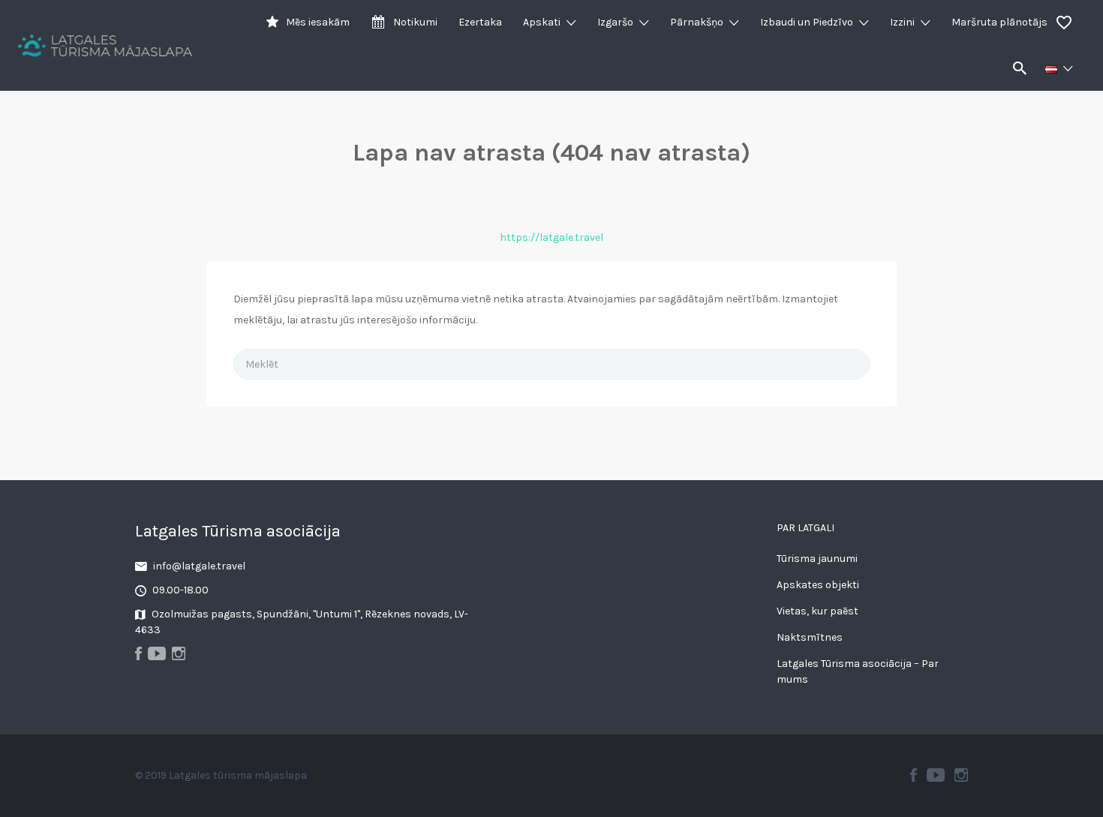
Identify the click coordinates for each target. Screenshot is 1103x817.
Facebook (913, 775)
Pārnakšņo (696, 22)
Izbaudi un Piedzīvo (806, 22)
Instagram (961, 775)
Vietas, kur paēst (817, 611)
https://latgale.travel (551, 237)
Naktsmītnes (810, 637)
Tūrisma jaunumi (817, 558)
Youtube (936, 775)
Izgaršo (615, 22)
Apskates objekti (818, 584)
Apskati (542, 22)
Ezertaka (480, 22)
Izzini (902, 22)
